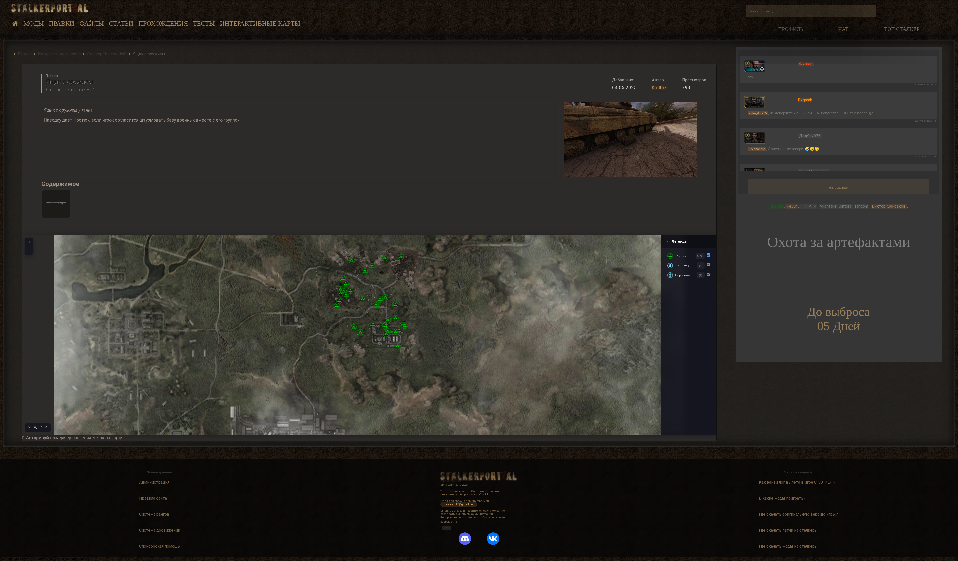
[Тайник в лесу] (401, 257)
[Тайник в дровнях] (350, 291)
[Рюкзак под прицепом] (360, 332)
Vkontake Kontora (835, 206)
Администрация (154, 482)
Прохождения (163, 23)
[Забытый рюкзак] (373, 324)
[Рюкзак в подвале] (340, 293)
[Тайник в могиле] (376, 305)
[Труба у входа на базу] (388, 320)
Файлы (91, 23)
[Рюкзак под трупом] (345, 284)
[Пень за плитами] (372, 266)
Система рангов (154, 514)
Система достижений (159, 530)
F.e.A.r (792, 206)
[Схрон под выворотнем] (395, 305)
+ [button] (29, 242)
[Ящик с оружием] (386, 334)
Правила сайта (153, 498)
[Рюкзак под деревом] (343, 279)
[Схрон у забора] (397, 346)
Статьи (121, 23)
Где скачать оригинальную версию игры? (798, 514)
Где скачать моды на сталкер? (788, 546)
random (861, 206)
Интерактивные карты (260, 23)
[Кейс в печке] (346, 295)
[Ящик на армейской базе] (395, 332)
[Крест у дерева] (362, 299)
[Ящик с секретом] (385, 297)
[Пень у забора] (395, 318)
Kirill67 (659, 87)
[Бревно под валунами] (385, 258)
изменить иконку (754, 65)
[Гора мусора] (405, 325)
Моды (33, 23)
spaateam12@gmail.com (458, 504)
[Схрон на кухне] (353, 327)
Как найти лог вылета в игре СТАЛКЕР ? (797, 482)
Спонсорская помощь (159, 546)
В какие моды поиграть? (782, 498)
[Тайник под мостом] (385, 326)
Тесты (204, 23)
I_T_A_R (808, 206)
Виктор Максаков (889, 206)
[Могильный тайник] (337, 306)
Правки (61, 23)
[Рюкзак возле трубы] (339, 301)
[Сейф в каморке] (399, 330)
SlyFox (777, 206)
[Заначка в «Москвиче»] (365, 271)
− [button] (29, 251)
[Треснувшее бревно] (380, 299)
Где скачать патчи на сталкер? (788, 530)
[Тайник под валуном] (351, 260)
